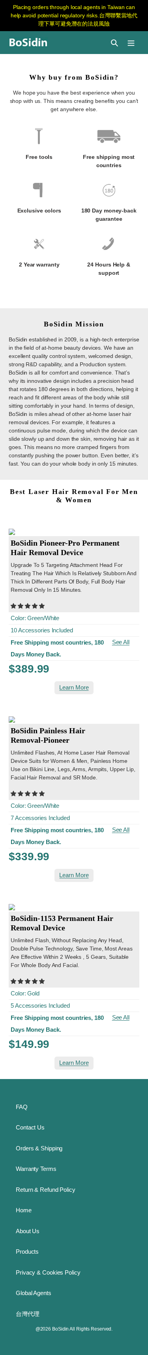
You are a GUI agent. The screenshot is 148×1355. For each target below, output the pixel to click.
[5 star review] (28, 606)
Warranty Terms (36, 1168)
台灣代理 (27, 1313)
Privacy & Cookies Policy (48, 1272)
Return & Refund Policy (45, 1189)
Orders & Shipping (39, 1148)
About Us (27, 1231)
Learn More (73, 687)
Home (24, 1210)
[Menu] (131, 42)
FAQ (22, 1106)
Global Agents (33, 1293)
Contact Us (30, 1127)
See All (120, 642)
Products (27, 1251)
